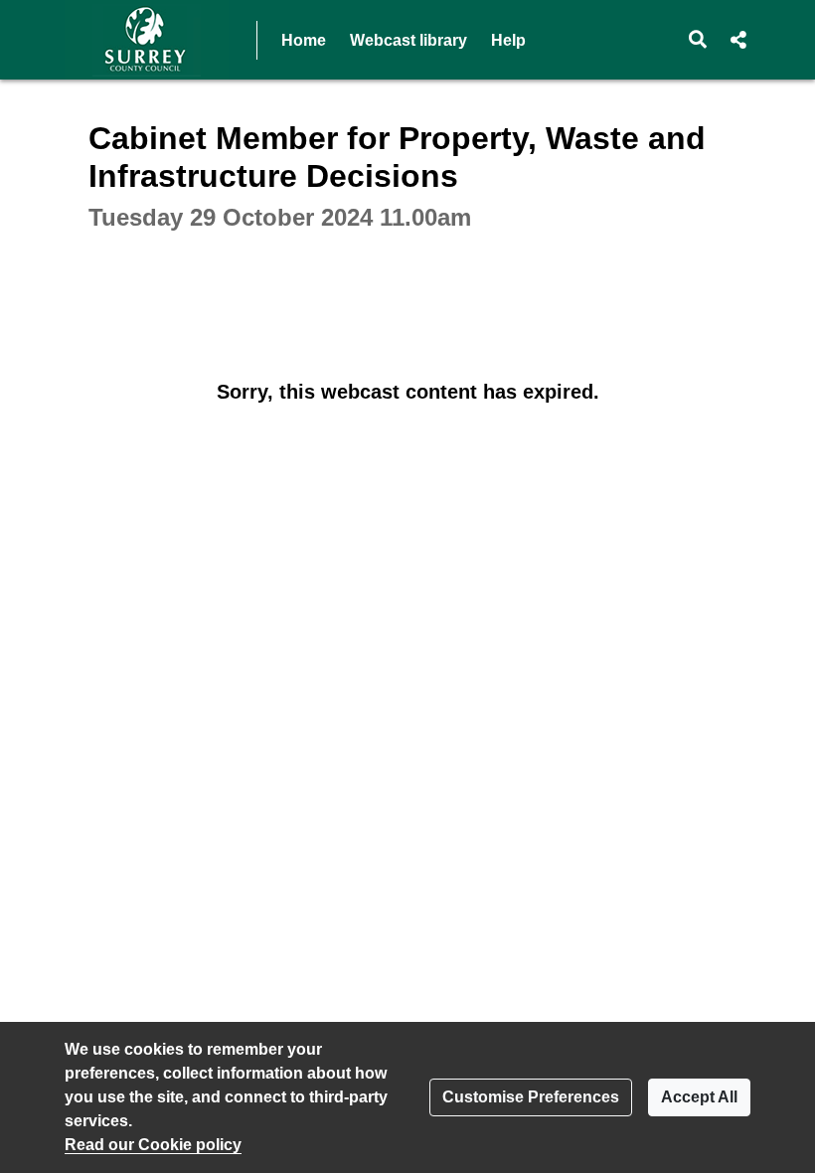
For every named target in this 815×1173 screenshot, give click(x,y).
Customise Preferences (530, 1097)
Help (508, 40)
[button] (698, 40)
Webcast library (408, 40)
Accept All (699, 1097)
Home (303, 40)
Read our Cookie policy (153, 1144)
